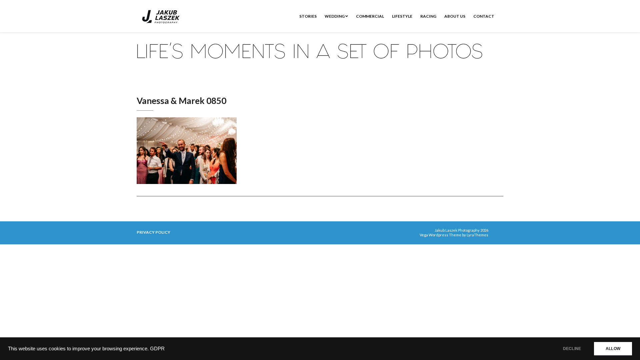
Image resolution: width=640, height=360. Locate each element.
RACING (428, 16)
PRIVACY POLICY (153, 232)
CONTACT (483, 16)
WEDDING (335, 16)
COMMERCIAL (370, 16)
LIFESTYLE (402, 16)
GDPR (157, 348)
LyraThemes (477, 235)
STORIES (308, 16)
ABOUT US (454, 16)
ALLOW (613, 348)
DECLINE (572, 348)
